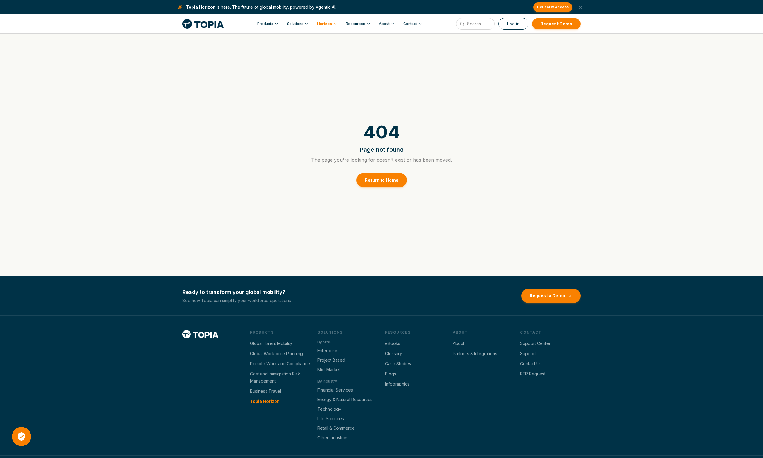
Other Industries (332, 437)
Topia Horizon (265, 401)
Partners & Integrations (475, 353)
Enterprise (327, 350)
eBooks (392, 343)
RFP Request (532, 373)
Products (265, 23)
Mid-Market (328, 369)
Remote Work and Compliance (280, 363)
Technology (329, 408)
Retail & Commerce (336, 428)
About (384, 23)
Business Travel (265, 391)
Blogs (390, 373)
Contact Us (531, 363)
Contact (410, 23)
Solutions (295, 23)
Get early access (553, 7)
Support (528, 353)
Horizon (324, 23)
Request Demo (556, 23)
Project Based (331, 360)
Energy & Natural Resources (345, 399)
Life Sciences (330, 418)
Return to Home (381, 179)
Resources (355, 23)
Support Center (535, 343)
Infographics (397, 383)
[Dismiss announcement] (580, 7)
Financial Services (335, 389)
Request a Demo (547, 295)
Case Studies (398, 363)
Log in (513, 23)
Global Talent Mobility (271, 343)
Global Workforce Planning (276, 353)
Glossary (393, 353)
